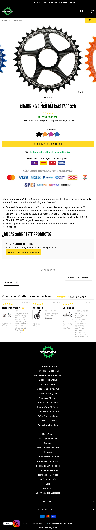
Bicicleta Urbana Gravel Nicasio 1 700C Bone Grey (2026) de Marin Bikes (67, 325)
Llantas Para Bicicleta (48, 407)
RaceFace (47, 102)
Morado (51, 134)
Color (48, 129)
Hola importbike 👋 (13, 307)
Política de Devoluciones (48, 465)
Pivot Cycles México (48, 438)
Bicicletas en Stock (48, 366)
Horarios (47, 501)
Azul (57, 134)
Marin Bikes (48, 434)
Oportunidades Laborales (48, 492)
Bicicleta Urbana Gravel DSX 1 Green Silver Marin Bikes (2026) (7, 324)
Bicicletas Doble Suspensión (48, 375)
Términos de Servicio (48, 474)
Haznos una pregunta (24, 252)
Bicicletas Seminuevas (48, 388)
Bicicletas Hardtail (48, 379)
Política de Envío (48, 479)
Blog (48, 483)
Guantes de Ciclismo (48, 402)
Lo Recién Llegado (48, 393)
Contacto (48, 452)
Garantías (48, 488)
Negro (39, 134)
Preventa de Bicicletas (48, 370)
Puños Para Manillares (48, 416)
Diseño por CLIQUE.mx (48, 528)
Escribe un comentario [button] (79, 278)
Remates (48, 443)
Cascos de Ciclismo (48, 398)
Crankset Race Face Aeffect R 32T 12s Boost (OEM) (37, 324)
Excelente (68, 307)
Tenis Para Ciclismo (48, 420)
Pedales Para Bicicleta (48, 411)
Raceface (37, 307)
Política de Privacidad (48, 470)
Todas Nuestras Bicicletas (48, 447)
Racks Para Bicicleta (48, 425)
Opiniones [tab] (9, 282)
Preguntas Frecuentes (48, 461)
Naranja (45, 134)
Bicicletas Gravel (48, 384)
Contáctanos (47, 509)
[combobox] (42, 20)
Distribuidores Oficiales (48, 456)
